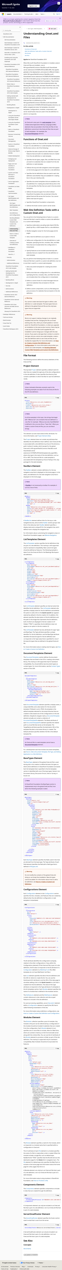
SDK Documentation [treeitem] (10, 40)
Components (30, 1188)
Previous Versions (15, 1266)
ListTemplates (30, 543)
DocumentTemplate (33, 704)
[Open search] (54, 14)
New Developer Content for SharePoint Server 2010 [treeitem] (12, 48)
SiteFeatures (30, 995)
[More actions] (59, 28)
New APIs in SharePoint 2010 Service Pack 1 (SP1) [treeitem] (12, 53)
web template (46, 122)
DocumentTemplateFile (30, 720)
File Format (28, 53)
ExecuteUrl (51, 1003)
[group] (42, 506)
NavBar (28, 485)
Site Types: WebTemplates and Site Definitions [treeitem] (15, 205)
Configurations (49, 893)
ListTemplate (30, 606)
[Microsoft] (3, 14)
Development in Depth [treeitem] (12, 111)
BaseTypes (29, 762)
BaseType (30, 860)
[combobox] (11, 30)
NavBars (28, 470)
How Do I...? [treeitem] (11, 254)
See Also (27, 55)
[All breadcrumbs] (24, 28)
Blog (23, 1266)
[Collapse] (20, 27)
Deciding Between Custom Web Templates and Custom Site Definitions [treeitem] (15, 222)
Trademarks (13, 1269)
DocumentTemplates (31, 134)
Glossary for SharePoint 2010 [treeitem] (12, 311)
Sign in (58, 14)
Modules (28, 1021)
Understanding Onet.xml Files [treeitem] (14, 230)
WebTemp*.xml (45, 970)
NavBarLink (28, 520)
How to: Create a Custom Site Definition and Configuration (42, 343)
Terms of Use (4, 1269)
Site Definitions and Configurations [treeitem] (15, 214)
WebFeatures (48, 995)
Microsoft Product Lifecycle (12, 21)
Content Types (55, 666)
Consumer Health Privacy (49, 1266)
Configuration (31, 893)
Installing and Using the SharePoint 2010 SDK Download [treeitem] (11, 59)
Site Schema (27, 1249)
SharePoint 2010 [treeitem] (7, 34)
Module (45, 989)
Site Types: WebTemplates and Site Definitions (36, 28)
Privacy (37, 1266)
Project (34, 370)
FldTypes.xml (34, 866)
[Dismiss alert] (58, 3)
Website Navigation (51, 535)
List (28, 976)
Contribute (30, 1266)
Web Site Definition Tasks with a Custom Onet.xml (38, 51)
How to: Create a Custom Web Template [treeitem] (14, 235)
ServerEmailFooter (31, 1218)
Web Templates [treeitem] (14, 210)
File (40, 1151)
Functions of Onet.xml (31, 49)
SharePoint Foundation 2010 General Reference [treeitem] (12, 70)
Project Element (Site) (44, 436)
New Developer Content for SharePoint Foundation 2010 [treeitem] (12, 44)
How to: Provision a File (41, 1180)
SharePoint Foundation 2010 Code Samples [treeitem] (13, 92)
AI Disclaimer (4, 1266)
